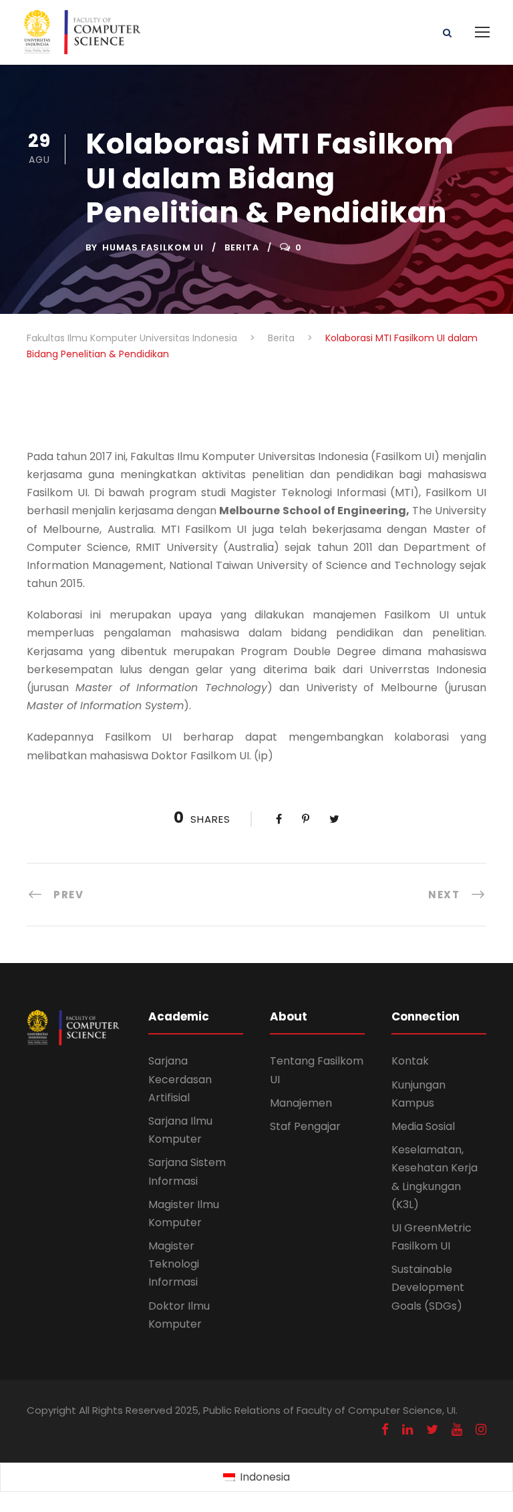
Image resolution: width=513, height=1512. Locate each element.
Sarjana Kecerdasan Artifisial (180, 1079)
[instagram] (481, 1430)
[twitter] (432, 1430)
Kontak (410, 1061)
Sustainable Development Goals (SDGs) (427, 1287)
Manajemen (301, 1103)
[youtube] (457, 1430)
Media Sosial (423, 1126)
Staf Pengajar (305, 1126)
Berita (241, 247)
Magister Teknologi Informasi (173, 1264)
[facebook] (385, 1430)
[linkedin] (407, 1430)
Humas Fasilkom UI (153, 247)
